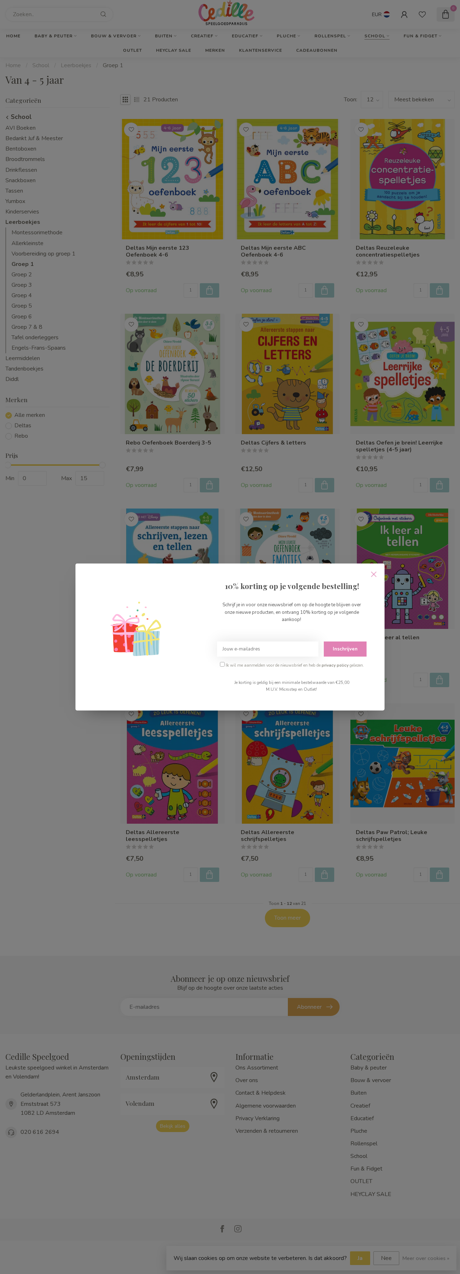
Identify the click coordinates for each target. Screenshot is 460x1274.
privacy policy (335, 665)
